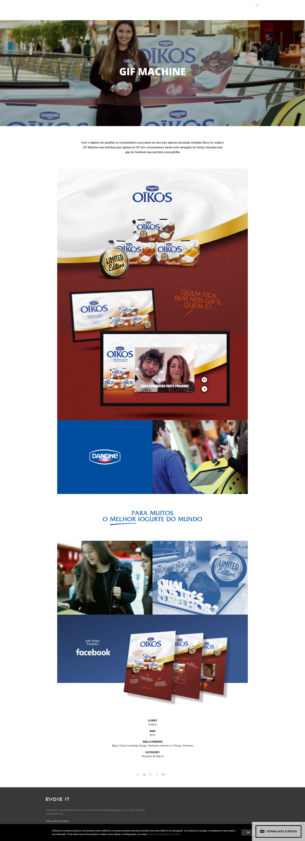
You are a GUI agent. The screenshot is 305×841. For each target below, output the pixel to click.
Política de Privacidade (57, 821)
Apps (115, 745)
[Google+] (157, 774)
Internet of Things (170, 745)
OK (248, 832)
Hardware (153, 745)
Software (187, 745)
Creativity (132, 745)
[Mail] (150, 774)
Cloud (122, 745)
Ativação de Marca (152, 756)
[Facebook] (138, 774)
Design (143, 745)
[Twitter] (163, 774)
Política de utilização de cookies (163, 834)
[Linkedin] (144, 774)
